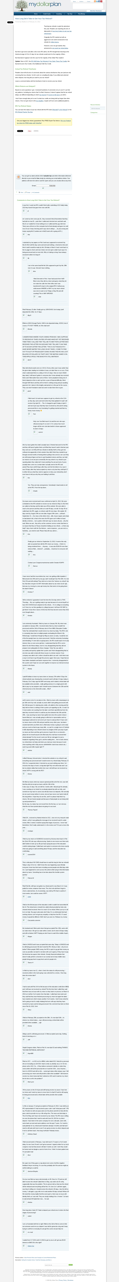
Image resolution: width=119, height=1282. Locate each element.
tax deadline (39, 101)
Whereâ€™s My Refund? (60, 109)
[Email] (26, 192)
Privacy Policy (63, 1280)
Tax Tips (69, 14)
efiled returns (55, 42)
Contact (88, 1)
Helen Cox (31, 1246)
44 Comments (35, 192)
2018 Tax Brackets (95, 108)
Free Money (81, 14)
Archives (81, 1)
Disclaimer (70, 1280)
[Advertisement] (29, 36)
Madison (24, 22)
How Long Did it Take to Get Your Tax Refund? (33, 19)
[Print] (19, 192)
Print (22, 192)
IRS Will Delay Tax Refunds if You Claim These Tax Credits (49, 61)
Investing (59, 14)
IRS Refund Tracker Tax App (24, 112)
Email (28, 192)
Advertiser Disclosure (96, 11)
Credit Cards (46, 14)
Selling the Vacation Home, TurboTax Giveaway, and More (36, 1260)
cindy (29, 896)
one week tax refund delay (60, 48)
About (74, 1)
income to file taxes (54, 95)
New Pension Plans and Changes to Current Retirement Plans (40, 1257)
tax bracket (43, 95)
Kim (29, 1098)
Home (35, 14)
